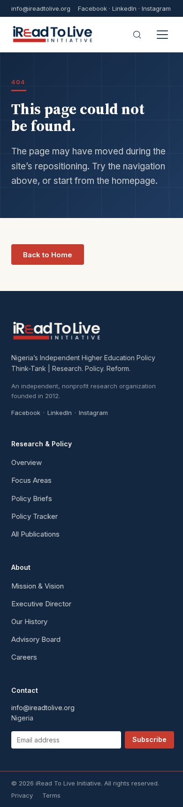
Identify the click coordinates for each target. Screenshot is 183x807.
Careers (24, 657)
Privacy (22, 795)
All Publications (35, 534)
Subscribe (149, 739)
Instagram (156, 8)
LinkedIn (124, 8)
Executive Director (41, 603)
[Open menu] (162, 35)
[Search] (137, 34)
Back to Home (47, 254)
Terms (51, 795)
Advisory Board (36, 639)
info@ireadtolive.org (40, 9)
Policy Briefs (31, 498)
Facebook (92, 8)
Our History (29, 621)
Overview (26, 462)
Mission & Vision (37, 586)
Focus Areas (31, 480)
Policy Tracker (34, 516)
